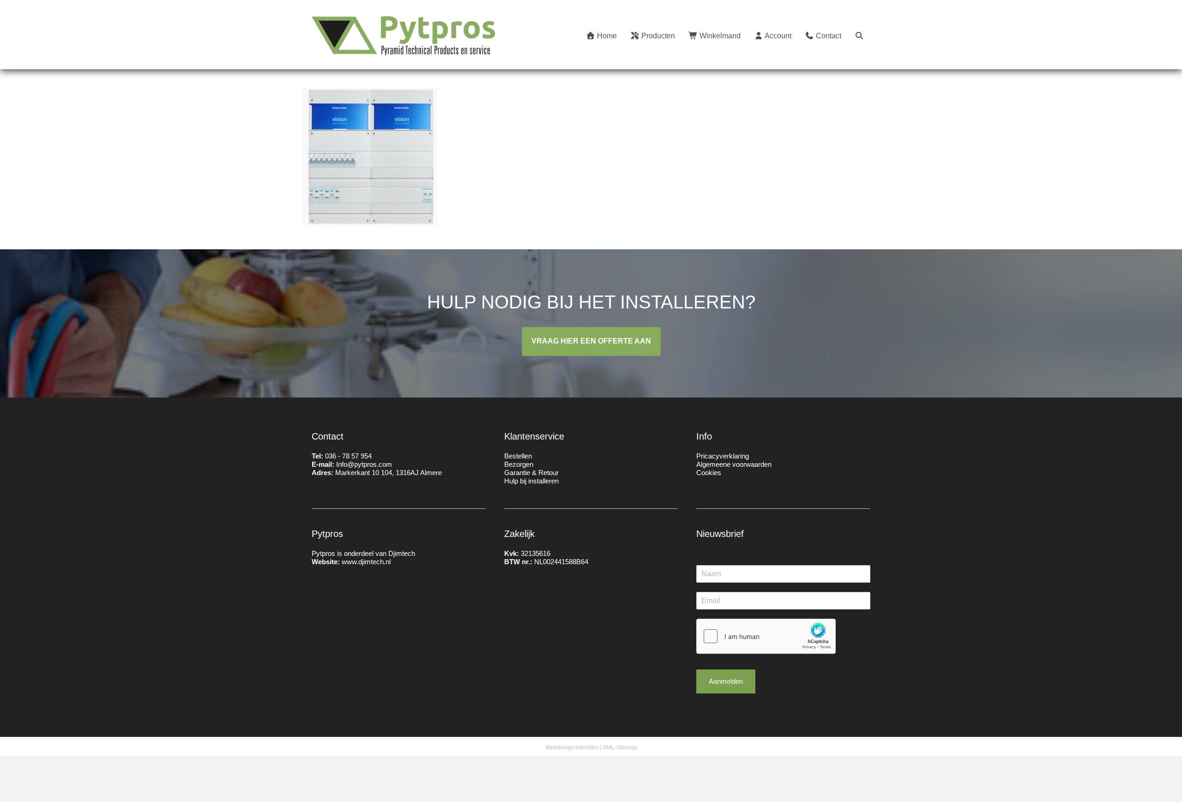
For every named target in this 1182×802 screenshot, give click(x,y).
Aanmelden (726, 681)
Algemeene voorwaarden (734, 464)
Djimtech (401, 553)
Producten (657, 36)
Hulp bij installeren (531, 481)
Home (606, 36)
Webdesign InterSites (572, 747)
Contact (827, 36)
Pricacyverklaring (722, 456)
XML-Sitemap (620, 747)
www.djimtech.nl (366, 562)
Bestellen (518, 456)
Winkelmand (719, 36)
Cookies (708, 472)
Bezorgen (518, 464)
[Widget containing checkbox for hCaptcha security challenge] (766, 636)
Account (777, 36)
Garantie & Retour (531, 472)
